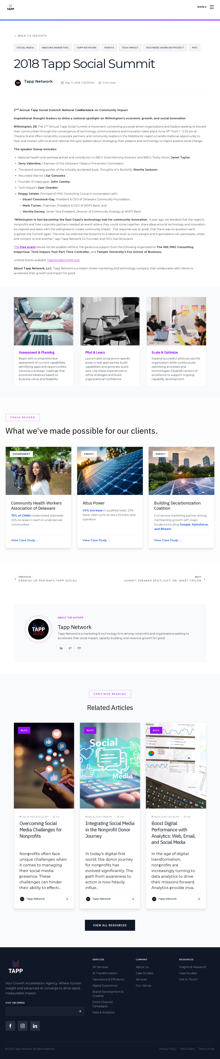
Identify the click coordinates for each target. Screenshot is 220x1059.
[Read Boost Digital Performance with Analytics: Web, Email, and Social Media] (176, 815)
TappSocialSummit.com (63, 260)
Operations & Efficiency (108, 979)
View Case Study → (25, 540)
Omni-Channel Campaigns (102, 1004)
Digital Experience (105, 985)
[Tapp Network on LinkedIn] (35, 1026)
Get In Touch (188, 979)
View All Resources (110, 925)
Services (141, 979)
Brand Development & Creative (107, 994)
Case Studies (144, 973)
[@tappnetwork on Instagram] (23, 1026)
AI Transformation (104, 973)
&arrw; (80, 1011)
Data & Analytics (103, 1012)
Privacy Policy (167, 1048)
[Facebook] (10, 1026)
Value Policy (187, 1048)
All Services (100, 967)
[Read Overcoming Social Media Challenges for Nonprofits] (44, 815)
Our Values (143, 985)
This (25, 247)
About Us (142, 967)
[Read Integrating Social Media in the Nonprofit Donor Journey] (110, 815)
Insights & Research (192, 967)
